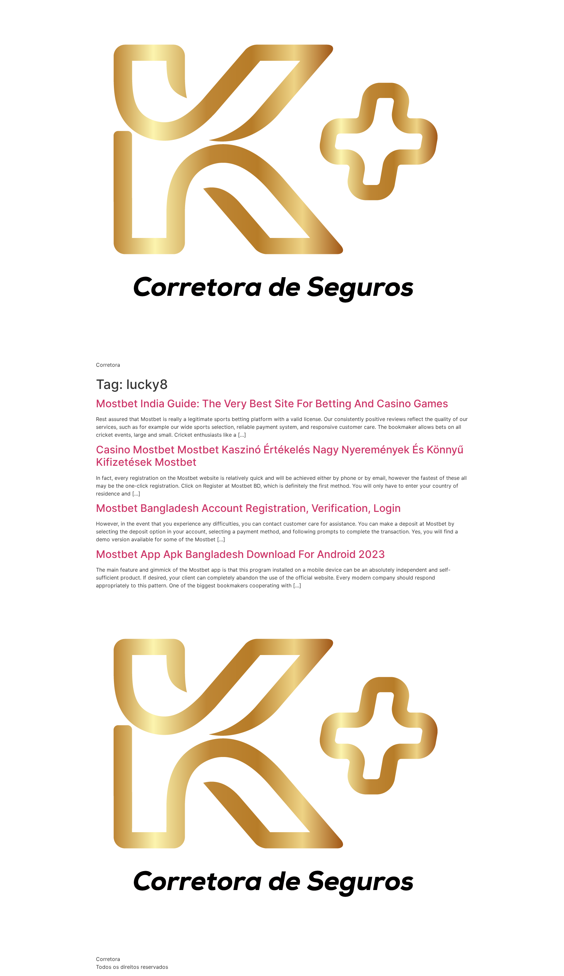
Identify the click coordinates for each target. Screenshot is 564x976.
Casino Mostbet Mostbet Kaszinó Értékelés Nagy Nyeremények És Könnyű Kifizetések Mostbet (279, 455)
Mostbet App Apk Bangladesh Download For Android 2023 (240, 554)
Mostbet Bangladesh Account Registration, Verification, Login (248, 508)
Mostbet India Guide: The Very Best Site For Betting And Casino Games (272, 403)
